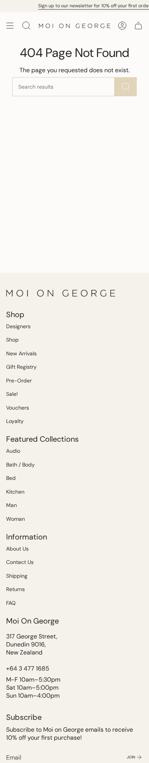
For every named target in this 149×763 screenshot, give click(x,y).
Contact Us (20, 562)
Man (11, 505)
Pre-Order (19, 380)
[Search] (126, 86)
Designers (18, 326)
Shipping (17, 575)
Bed (11, 478)
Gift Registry (21, 366)
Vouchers (17, 407)
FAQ (11, 602)
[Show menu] (10, 25)
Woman (15, 518)
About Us (17, 548)
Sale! (12, 393)
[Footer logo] (61, 293)
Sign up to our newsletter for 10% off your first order (93, 6)
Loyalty (15, 421)
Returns (15, 589)
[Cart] (138, 25)
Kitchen (15, 491)
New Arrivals (21, 353)
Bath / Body (20, 464)
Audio (13, 450)
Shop (12, 339)
